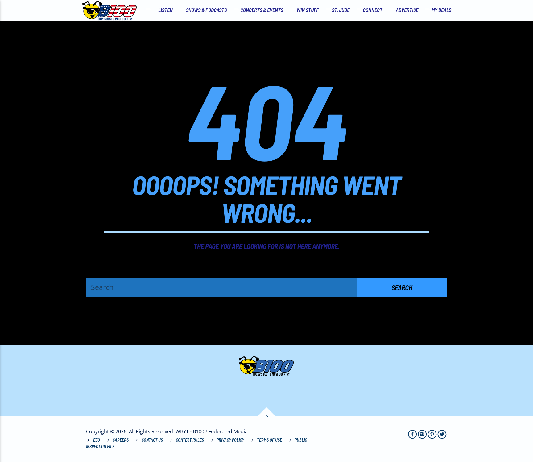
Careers (121, 440)
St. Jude (340, 10)
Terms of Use (269, 440)
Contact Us (152, 440)
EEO (96, 440)
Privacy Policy (230, 440)
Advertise (407, 10)
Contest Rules (190, 440)
